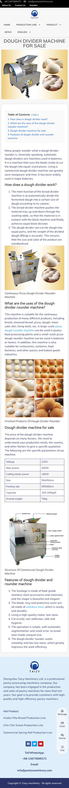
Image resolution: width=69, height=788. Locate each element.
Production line (26, 24)
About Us (6, 5)
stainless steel (35, 606)
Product (52, 24)
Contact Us (20, 5)
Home (7, 24)
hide (35, 114)
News (8, 32)
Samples (33, 5)
